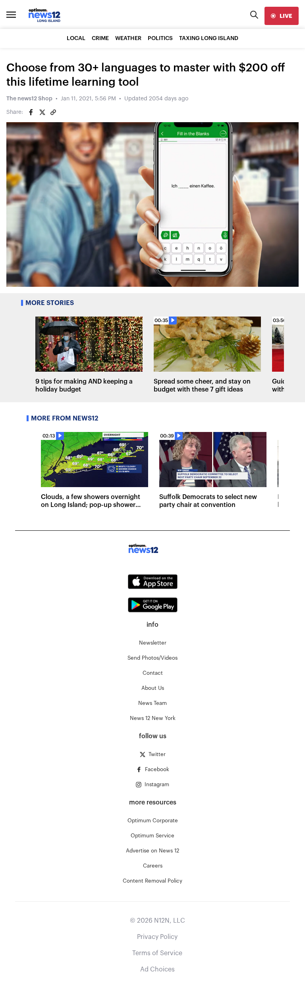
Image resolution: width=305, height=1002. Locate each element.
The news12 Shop (29, 99)
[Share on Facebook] (31, 112)
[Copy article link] (53, 112)
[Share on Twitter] (42, 112)
